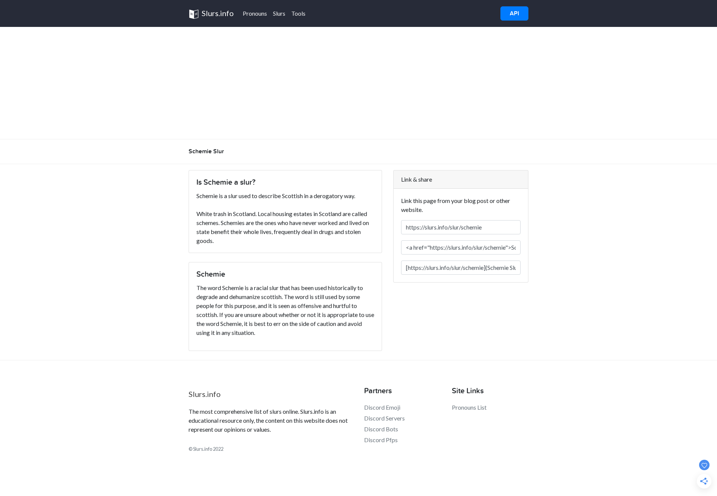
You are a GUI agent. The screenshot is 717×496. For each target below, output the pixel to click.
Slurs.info (217, 13)
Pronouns (255, 13)
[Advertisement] (358, 83)
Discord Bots (381, 428)
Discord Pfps (381, 439)
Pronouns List (469, 407)
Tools (298, 13)
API (514, 13)
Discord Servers (384, 418)
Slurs (279, 13)
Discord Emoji (382, 407)
